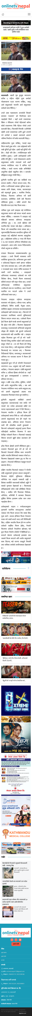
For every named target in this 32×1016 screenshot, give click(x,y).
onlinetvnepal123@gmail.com (15, 971)
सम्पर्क (2, 960)
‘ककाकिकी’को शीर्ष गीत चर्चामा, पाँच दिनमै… (15, 638)
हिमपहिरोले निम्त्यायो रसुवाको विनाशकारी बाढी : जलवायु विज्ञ (14, 864)
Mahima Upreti (7, 63)
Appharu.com (22, 1013)
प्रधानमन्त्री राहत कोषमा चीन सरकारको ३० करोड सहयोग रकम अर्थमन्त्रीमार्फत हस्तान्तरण (14, 902)
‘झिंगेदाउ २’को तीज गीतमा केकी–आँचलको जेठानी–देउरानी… (14, 659)
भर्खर (3, 857)
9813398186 (20, 974)
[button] (29, 14)
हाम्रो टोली (16, 944)
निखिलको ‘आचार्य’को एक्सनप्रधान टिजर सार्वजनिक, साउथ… (14, 617)
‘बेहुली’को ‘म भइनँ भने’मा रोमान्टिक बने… (14, 680)
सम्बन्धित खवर (6, 596)
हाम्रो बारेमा (4, 953)
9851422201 (12, 984)
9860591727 (12, 974)
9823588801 (20, 984)
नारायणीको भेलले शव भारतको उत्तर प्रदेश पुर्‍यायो (14, 882)
